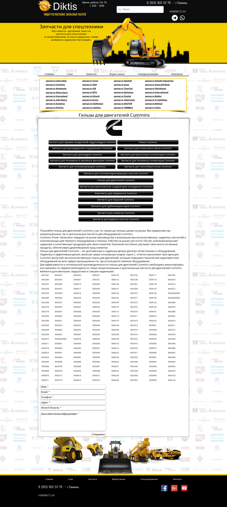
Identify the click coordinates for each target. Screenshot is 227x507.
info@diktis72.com (177, 11)
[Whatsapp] (182, 18)
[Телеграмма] (175, 18)
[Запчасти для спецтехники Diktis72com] (164, 488)
